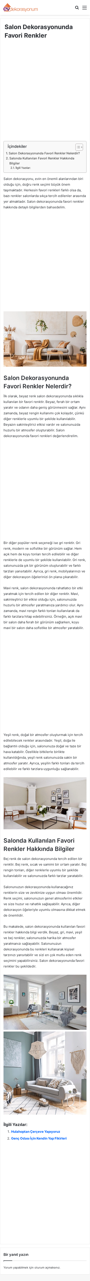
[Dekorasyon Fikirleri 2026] (20, 7)
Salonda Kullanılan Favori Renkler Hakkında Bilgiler (41, 160)
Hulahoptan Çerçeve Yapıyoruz (35, 1131)
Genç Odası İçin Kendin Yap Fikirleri (39, 1138)
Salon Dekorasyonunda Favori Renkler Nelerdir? (44, 153)
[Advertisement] (45, 94)
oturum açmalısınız (47, 1267)
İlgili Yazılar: (23, 167)
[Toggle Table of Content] (77, 147)
